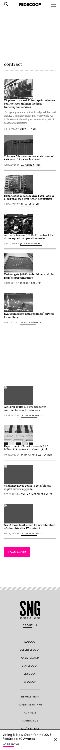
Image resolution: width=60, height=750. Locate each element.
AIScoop (30, 681)
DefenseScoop (30, 649)
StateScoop (30, 665)
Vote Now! (11, 744)
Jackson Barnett (31, 243)
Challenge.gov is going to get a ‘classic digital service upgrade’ (27, 487)
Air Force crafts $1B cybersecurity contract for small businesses (25, 408)
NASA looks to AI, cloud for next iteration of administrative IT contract (29, 526)
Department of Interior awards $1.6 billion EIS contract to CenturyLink (26, 448)
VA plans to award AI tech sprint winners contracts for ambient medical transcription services (29, 104)
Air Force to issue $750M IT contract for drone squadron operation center (28, 236)
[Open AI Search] (10, 4)
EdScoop (30, 673)
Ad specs (30, 712)
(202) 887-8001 (30, 728)
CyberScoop (30, 657)
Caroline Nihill (30, 129)
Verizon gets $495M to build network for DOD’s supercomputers (29, 276)
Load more (17, 552)
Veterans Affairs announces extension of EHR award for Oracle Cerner (29, 157)
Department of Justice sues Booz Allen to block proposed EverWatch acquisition (29, 197)
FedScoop (30, 641)
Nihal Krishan (30, 204)
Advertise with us (30, 704)
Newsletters (30, 696)
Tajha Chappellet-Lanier (36, 454)
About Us (30, 625)
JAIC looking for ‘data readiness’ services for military (29, 315)
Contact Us (30, 720)
